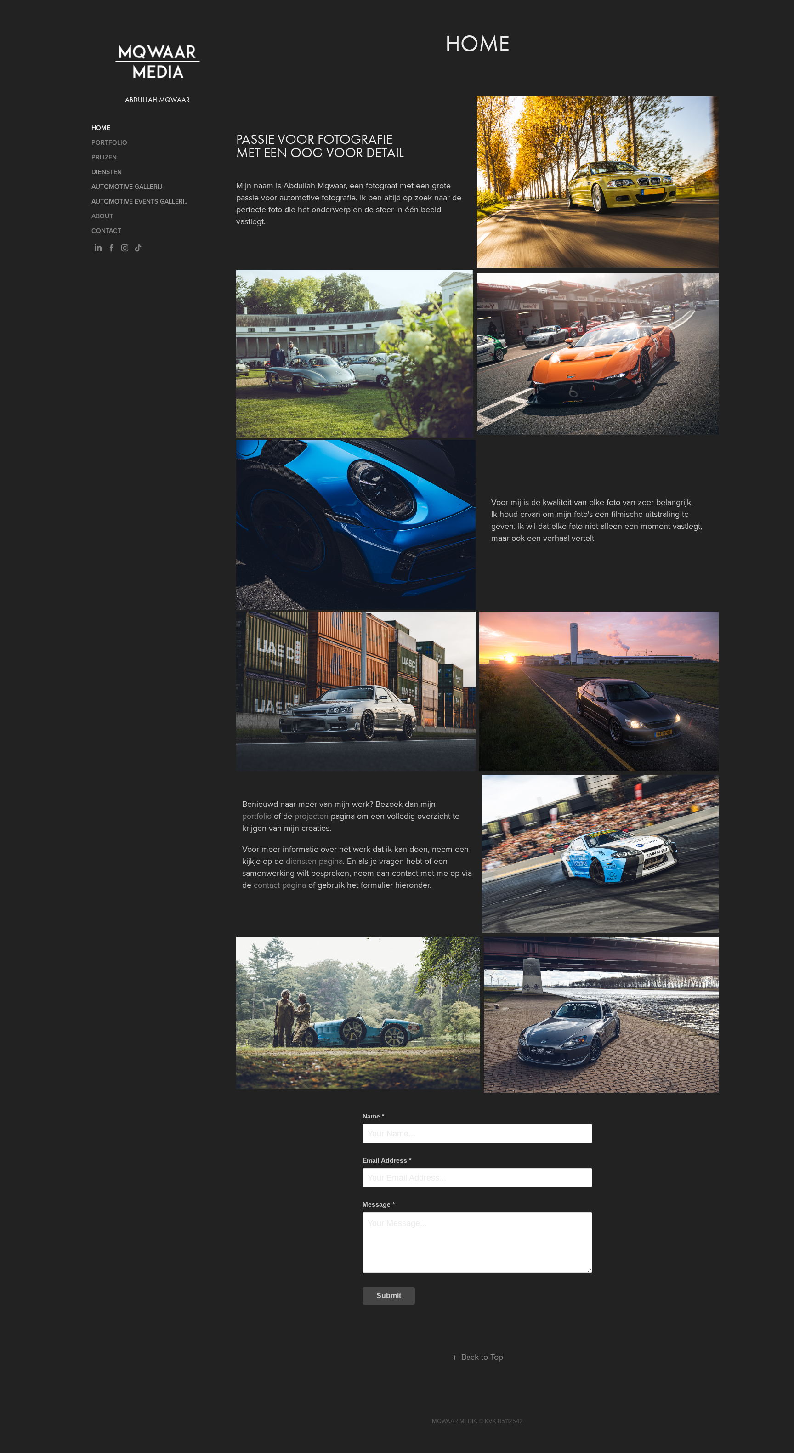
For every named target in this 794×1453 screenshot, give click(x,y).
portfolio (257, 816)
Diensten (106, 171)
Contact (106, 230)
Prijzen (104, 157)
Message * (379, 1204)
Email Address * (387, 1160)
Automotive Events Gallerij (139, 201)
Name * (373, 1116)
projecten (310, 816)
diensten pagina (314, 861)
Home (100, 127)
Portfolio (109, 142)
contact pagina (280, 885)
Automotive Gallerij (127, 186)
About (102, 216)
